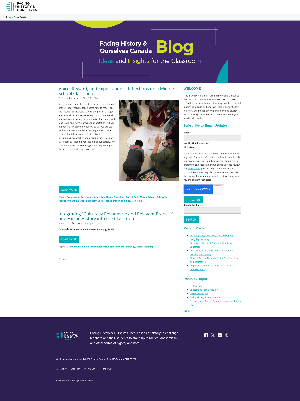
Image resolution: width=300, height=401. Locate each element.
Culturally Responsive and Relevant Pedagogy (110, 246)
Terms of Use (106, 368)
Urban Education (115, 196)
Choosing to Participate (204, 289)
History (196, 285)
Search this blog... (193, 204)
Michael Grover (76, 223)
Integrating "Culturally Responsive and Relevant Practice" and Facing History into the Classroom (116, 216)
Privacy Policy (195, 168)
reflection (136, 200)
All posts (63, 259)
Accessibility (61, 368)
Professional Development (81, 196)
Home (8, 17)
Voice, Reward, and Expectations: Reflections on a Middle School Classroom (116, 91)
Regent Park (132, 196)
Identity (100, 196)
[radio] (212, 147)
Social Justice (105, 200)
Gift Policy (75, 368)
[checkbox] (212, 147)
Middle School (147, 196)
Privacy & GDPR (90, 368)
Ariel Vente (74, 98)
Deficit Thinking (121, 200)
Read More (69, 189)
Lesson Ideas (199, 293)
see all (187, 310)
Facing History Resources (205, 297)
